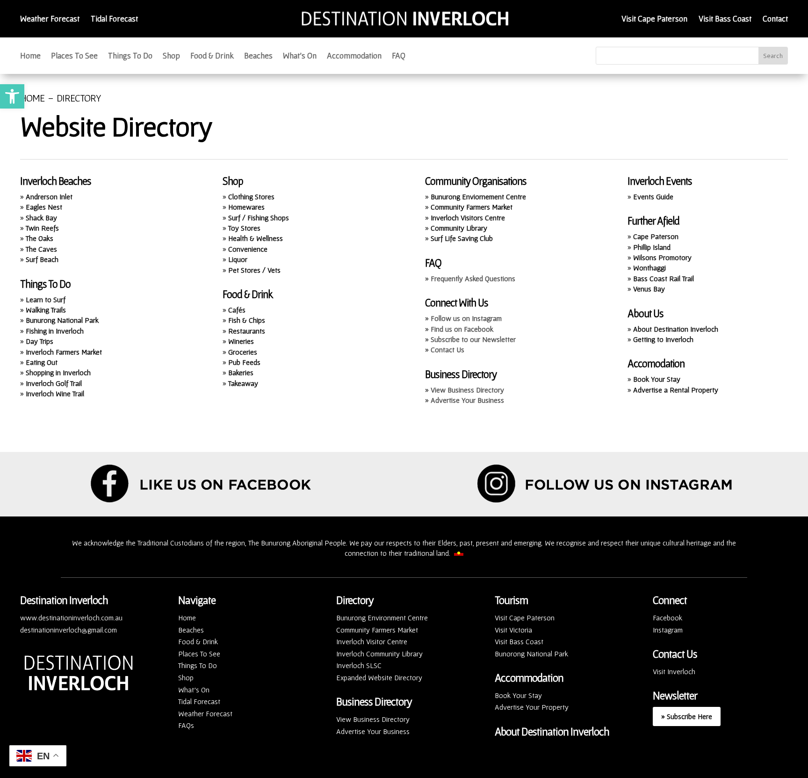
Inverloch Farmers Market (64, 352)
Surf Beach (42, 259)
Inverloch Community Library (379, 653)
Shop (171, 56)
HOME (32, 97)
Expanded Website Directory (379, 677)
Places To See (74, 56)
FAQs (186, 725)
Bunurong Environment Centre (382, 617)
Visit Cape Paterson (654, 18)
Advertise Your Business (373, 731)
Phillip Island (652, 247)
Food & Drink (212, 56)
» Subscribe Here (686, 716)
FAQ (398, 56)
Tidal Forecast (114, 18)
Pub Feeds (244, 362)
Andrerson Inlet (49, 196)
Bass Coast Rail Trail (663, 278)
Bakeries (240, 372)
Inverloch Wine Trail (55, 393)
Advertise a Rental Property (675, 389)
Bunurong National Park (62, 320)
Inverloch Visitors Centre (468, 217)
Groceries (242, 352)
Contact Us (675, 653)
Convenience (247, 249)
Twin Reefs (42, 228)
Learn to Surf (45, 299)
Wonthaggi (649, 267)
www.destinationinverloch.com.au (71, 617)
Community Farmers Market (471, 207)
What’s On (300, 56)
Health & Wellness (255, 238)
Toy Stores (244, 228)
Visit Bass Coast (725, 18)
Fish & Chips (246, 320)
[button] (12, 96)
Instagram (668, 629)
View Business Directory (373, 719)
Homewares (246, 207)
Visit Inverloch (674, 671)
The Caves (41, 249)
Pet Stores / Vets (254, 270)
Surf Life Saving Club (462, 238)
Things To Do (130, 56)
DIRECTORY (79, 97)
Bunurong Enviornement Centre (478, 196)
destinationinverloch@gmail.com (68, 629)
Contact (775, 18)
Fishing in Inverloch (55, 331)
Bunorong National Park (531, 653)
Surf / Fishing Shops (258, 217)
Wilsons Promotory (662, 257)
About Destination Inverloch (675, 329)
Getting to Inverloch (663, 339)
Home (30, 56)
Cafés (236, 309)
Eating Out (42, 362)
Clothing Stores (251, 196)
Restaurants (246, 331)
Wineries (241, 341)
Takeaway (243, 383)
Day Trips (39, 341)
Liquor (237, 259)
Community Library (459, 228)
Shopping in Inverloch (58, 372)
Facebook (667, 617)
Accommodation (354, 56)
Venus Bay (649, 288)
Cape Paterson (655, 236)
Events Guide (653, 196)
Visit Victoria (513, 629)
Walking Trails (46, 309)
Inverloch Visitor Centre (371, 641)
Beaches (258, 56)
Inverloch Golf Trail (54, 383)
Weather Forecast (49, 18)
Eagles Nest (44, 207)
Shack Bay (41, 217)
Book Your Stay (656, 379)
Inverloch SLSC (359, 665)
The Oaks (39, 238)
